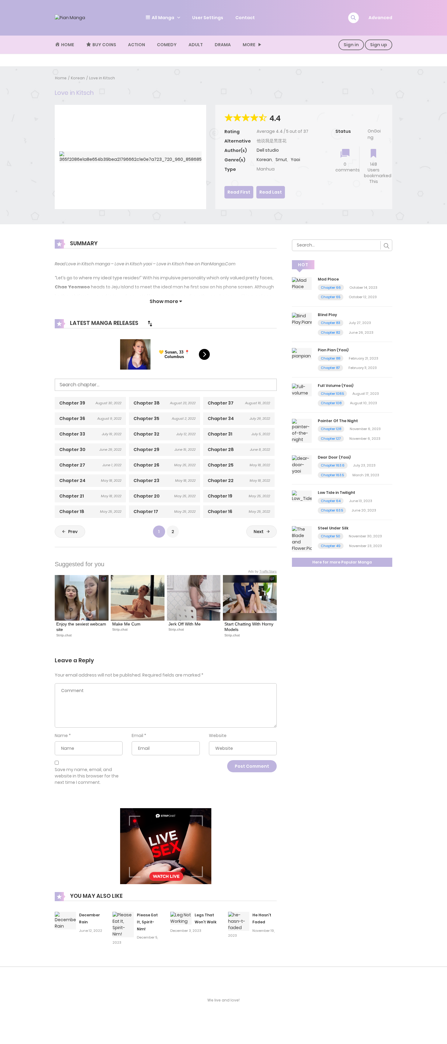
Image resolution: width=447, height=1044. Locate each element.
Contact (245, 18)
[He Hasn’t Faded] (238, 921)
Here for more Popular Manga (342, 562)
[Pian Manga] (70, 18)
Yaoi (295, 160)
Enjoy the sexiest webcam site (81, 627)
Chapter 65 (330, 297)
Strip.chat (64, 635)
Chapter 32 (146, 434)
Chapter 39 (72, 403)
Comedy (167, 45)
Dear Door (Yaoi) (334, 457)
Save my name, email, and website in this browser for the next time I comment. (87, 776)
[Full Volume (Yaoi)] (302, 389)
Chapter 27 (72, 465)
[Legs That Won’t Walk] (181, 918)
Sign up (378, 45)
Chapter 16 (220, 511)
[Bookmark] (373, 153)
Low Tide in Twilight (336, 492)
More (249, 45)
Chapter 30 (72, 449)
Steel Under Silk (333, 528)
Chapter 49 (331, 545)
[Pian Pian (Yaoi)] (302, 353)
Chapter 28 (221, 449)
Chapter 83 (330, 322)
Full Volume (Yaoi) (335, 385)
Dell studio (268, 150)
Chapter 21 (71, 496)
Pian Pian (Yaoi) (333, 350)
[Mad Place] (302, 283)
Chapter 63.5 (332, 510)
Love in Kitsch (102, 78)
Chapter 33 (72, 434)
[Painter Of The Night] (302, 430)
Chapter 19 (220, 496)
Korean (78, 78)
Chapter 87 (330, 367)
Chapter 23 (146, 480)
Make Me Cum (126, 624)
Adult (196, 45)
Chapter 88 (330, 358)
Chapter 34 (221, 418)
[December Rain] (65, 920)
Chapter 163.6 (333, 465)
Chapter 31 (220, 434)
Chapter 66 (331, 287)
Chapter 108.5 (332, 393)
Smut (281, 160)
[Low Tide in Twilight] (302, 496)
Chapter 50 (330, 536)
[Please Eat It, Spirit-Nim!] (123, 924)
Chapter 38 (146, 403)
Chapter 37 (221, 403)
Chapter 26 (146, 465)
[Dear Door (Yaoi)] (302, 464)
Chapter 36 (72, 418)
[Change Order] (150, 323)
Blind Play (327, 314)
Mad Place (328, 279)
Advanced (380, 18)
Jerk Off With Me (184, 624)
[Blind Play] (302, 319)
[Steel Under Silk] (302, 539)
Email (137, 735)
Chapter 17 (145, 511)
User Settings (207, 18)
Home (61, 78)
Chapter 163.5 (332, 475)
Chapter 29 (146, 449)
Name (61, 735)
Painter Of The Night (338, 420)
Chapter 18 (71, 511)
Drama (223, 45)
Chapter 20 (146, 496)
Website (218, 735)
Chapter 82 (330, 332)
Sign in (351, 45)
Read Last (270, 192)
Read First (238, 192)
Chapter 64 (331, 500)
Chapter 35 (146, 418)
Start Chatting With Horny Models (249, 627)
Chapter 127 (331, 438)
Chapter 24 (72, 480)
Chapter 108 (331, 403)
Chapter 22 (221, 480)
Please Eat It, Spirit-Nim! (147, 922)
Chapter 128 (331, 428)
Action (136, 45)
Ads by (262, 571)
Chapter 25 (221, 465)
